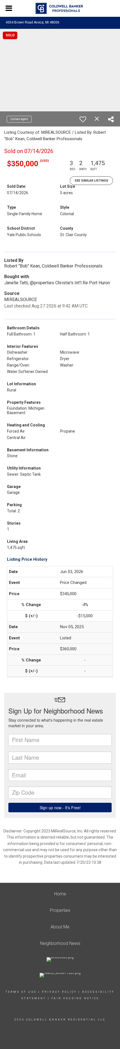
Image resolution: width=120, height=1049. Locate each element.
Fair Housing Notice (75, 998)
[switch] (83, 119)
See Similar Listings (91, 180)
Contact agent (19, 119)
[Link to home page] (60, 8)
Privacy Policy (59, 992)
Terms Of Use (21, 992)
